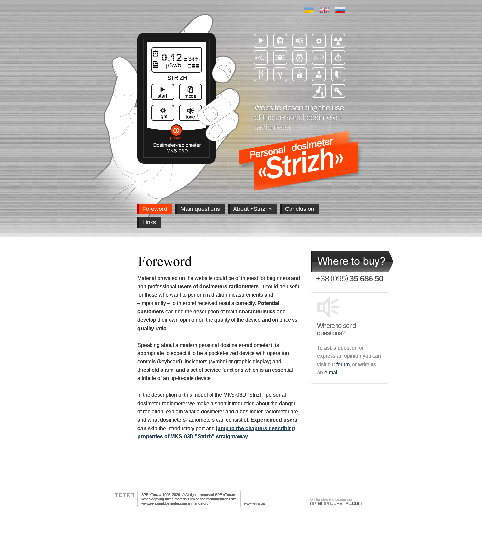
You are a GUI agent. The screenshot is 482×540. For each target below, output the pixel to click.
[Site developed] (336, 503)
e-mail (331, 372)
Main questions (200, 209)
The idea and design (330, 499)
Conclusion (299, 209)
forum (343, 364)
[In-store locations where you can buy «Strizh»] (352, 261)
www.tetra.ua (254, 503)
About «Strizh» (252, 209)
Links (149, 222)
